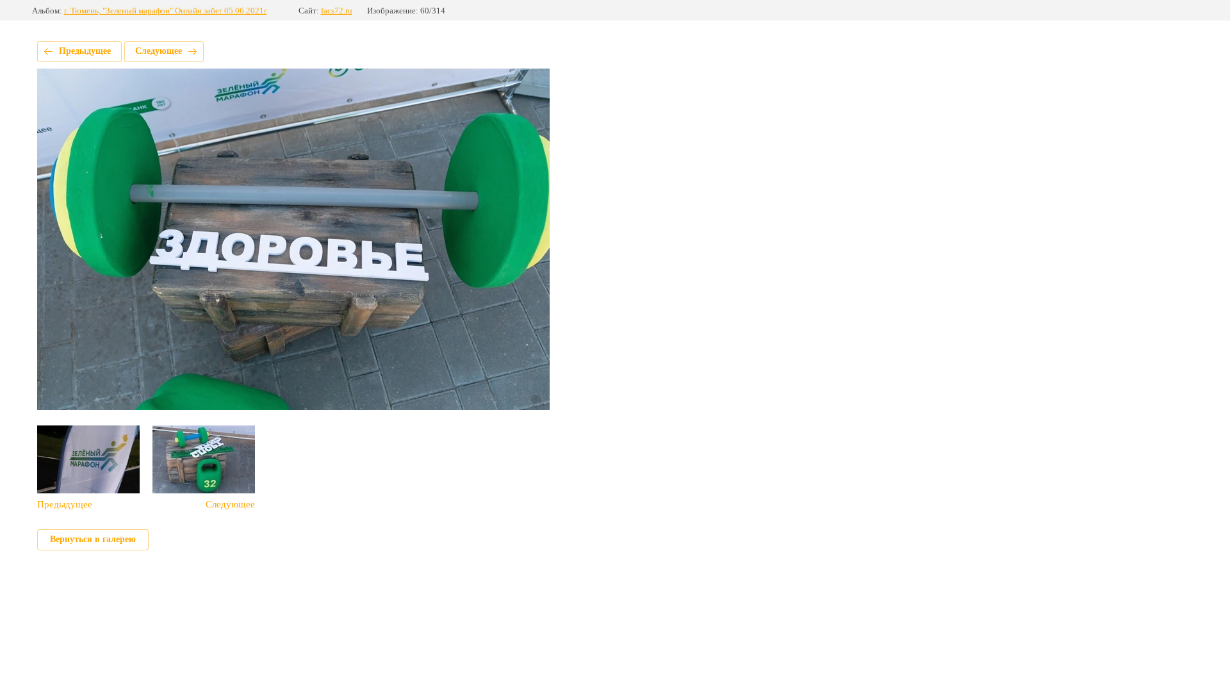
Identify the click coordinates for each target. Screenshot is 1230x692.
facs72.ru (336, 10)
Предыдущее (85, 51)
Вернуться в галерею (93, 539)
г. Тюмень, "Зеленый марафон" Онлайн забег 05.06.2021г (165, 10)
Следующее (158, 51)
